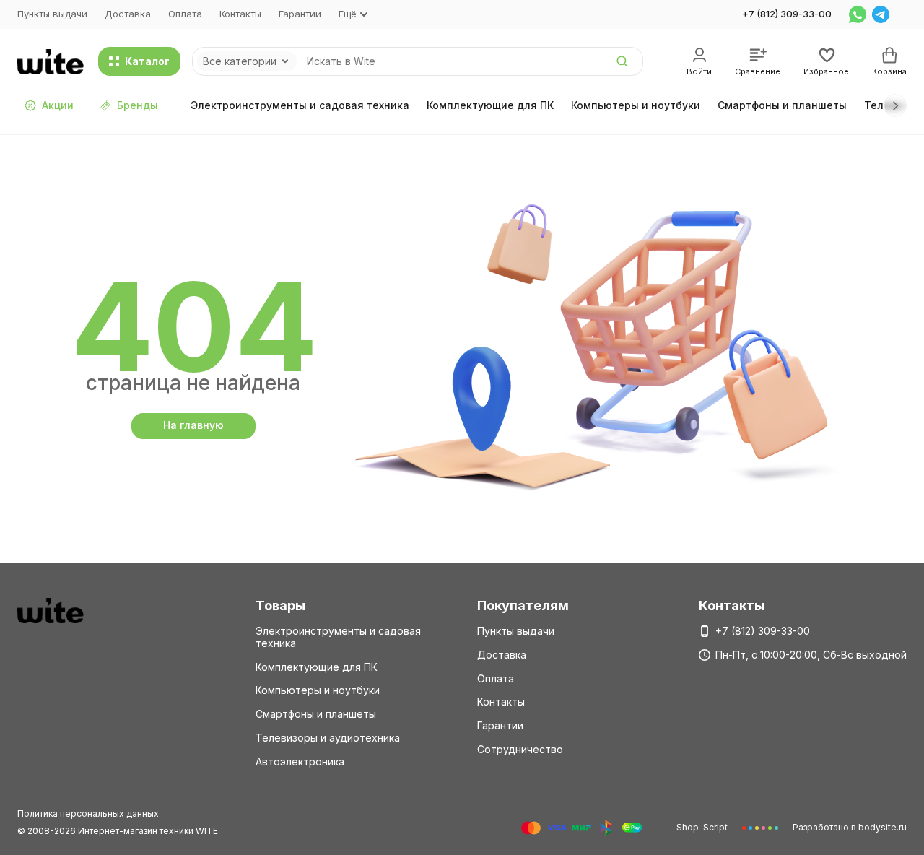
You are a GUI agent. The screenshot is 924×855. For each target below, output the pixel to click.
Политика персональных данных (88, 813)
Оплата (185, 13)
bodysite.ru (882, 827)
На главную (193, 425)
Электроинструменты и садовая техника (300, 105)
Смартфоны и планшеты (782, 105)
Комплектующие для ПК (490, 105)
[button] (895, 105)
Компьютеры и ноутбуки (635, 105)
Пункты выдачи (52, 13)
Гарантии (300, 13)
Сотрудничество (520, 749)
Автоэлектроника (300, 761)
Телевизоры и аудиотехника (328, 738)
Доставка (128, 13)
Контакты (240, 13)
